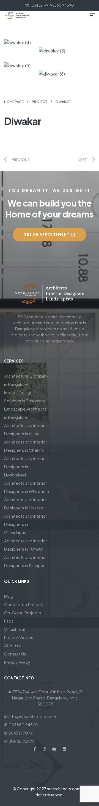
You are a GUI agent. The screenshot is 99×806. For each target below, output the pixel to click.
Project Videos (18, 637)
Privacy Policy (17, 662)
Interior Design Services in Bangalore (25, 396)
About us (12, 645)
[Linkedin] (64, 749)
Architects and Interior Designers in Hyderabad (25, 466)
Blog (8, 596)
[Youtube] (54, 749)
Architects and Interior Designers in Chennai (25, 446)
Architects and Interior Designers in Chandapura (25, 524)
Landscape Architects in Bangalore (25, 413)
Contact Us (15, 653)
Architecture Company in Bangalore (26, 380)
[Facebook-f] (34, 749)
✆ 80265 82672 (19, 741)
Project (39, 102)
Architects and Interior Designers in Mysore (25, 503)
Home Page (14, 102)
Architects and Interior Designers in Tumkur (25, 544)
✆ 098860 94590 (21, 724)
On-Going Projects (22, 612)
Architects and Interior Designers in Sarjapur (25, 561)
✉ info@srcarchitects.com (30, 716)
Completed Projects (24, 604)
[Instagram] (44, 749)
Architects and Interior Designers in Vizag (25, 429)
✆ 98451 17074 (18, 732)
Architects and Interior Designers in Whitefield (26, 487)
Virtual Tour (14, 629)
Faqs (8, 620)
